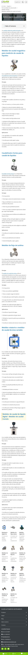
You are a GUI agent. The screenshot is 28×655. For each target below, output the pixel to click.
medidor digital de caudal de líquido (11, 30)
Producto (3, 612)
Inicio (4, 6)
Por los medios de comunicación (9, 8)
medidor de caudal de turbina (10, 273)
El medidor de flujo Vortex (8, 173)
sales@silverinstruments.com (9, 642)
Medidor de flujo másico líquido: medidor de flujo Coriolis (14, 533)
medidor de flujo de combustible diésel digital (14, 553)
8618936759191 (6, 636)
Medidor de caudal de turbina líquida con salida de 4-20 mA (22, 553)
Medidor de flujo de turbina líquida (14, 594)
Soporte (9, 6)
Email (6, 653)
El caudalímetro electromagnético (9, 75)
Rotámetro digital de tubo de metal (4, 533)
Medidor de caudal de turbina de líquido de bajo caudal (5, 594)
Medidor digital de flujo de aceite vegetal (21, 574)
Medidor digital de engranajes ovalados (22, 533)
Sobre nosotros (4, 622)
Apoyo (2, 615)
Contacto (3, 625)
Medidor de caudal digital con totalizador (5, 574)
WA (15, 653)
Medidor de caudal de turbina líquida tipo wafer (14, 574)
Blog (2, 618)
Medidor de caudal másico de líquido (5, 553)
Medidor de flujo (5, 9)
